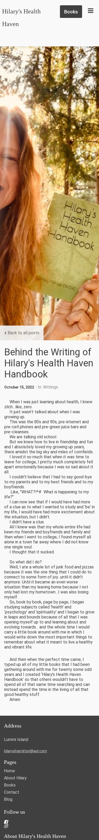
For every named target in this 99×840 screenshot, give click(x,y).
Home (9, 770)
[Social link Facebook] (43, 822)
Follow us (14, 812)
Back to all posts (23, 332)
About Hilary (15, 777)
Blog (8, 799)
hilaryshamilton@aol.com (25, 751)
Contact (11, 792)
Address (12, 726)
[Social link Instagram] (43, 826)
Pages (10, 762)
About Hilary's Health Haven (35, 836)
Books (10, 785)
